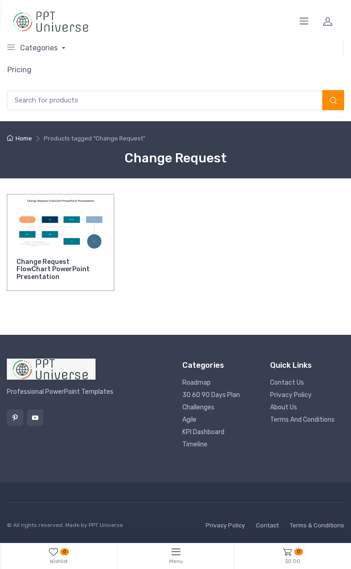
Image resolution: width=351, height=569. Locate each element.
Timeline (194, 444)
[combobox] (175, 100)
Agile (189, 420)
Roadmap (196, 382)
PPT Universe (106, 525)
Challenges (198, 407)
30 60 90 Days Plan (211, 395)
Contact (267, 525)
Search (333, 101)
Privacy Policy (291, 395)
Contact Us (287, 382)
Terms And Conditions (302, 420)
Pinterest (15, 417)
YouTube (35, 417)
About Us (283, 407)
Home (24, 138)
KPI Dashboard (203, 432)
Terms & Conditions (317, 525)
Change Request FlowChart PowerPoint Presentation (53, 269)
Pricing (19, 69)
